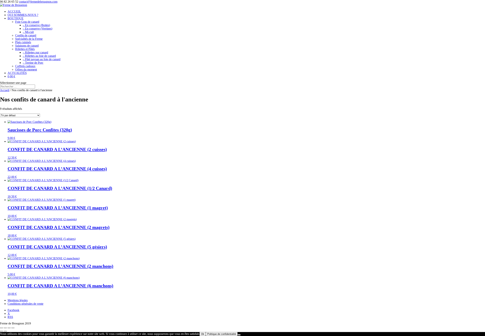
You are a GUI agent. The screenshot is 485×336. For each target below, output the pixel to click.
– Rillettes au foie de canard (39, 55)
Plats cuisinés (23, 42)
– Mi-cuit (28, 32)
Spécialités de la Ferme (29, 38)
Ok (202, 334)
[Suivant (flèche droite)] (5, 331)
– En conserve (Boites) (36, 25)
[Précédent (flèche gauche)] (1, 331)
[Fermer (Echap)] (12, 327)
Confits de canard (25, 35)
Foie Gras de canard (27, 21)
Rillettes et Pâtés (25, 49)
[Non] (239, 334)
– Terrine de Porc (33, 62)
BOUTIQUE (15, 18)
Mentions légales (18, 300)
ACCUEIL (14, 11)
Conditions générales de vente (25, 303)
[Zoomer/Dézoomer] (1, 327)
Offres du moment (26, 69)
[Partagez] (9, 327)
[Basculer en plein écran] (5, 327)
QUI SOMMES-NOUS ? (23, 14)
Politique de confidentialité (221, 334)
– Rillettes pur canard (35, 52)
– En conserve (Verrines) (37, 28)
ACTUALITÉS (17, 73)
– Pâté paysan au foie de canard (41, 59)
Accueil (4, 90)
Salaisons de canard (27, 45)
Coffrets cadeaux (25, 66)
